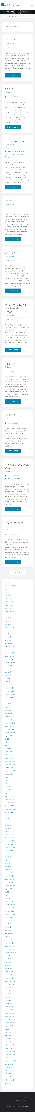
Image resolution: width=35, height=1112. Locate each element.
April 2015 (8, 748)
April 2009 (8, 965)
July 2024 (7, 592)
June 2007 (8, 1032)
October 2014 (9, 768)
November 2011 (10, 879)
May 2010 (8, 927)
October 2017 (9, 659)
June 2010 (8, 924)
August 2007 (9, 1026)
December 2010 (10, 905)
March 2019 (8, 624)
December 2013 (10, 799)
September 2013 (10, 809)
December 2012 (10, 838)
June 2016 (8, 704)
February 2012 (9, 870)
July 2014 (7, 777)
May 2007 (8, 1035)
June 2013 (8, 819)
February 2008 (9, 1007)
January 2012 (9, 873)
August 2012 (9, 850)
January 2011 (9, 901)
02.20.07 (10, 415)
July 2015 (7, 739)
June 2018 (8, 634)
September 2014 (10, 771)
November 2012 (10, 841)
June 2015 (8, 742)
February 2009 (9, 972)
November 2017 (10, 656)
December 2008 (10, 978)
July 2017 (7, 669)
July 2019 (7, 615)
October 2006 (9, 1058)
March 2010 (8, 933)
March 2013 (8, 828)
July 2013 (7, 815)
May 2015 (8, 745)
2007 (8, 16)
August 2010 (9, 917)
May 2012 (8, 860)
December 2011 (10, 876)
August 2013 (9, 812)
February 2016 (9, 717)
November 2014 (10, 764)
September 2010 (10, 914)
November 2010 (10, 908)
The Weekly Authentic (14, 479)
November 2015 (10, 726)
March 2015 (8, 752)
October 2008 (9, 984)
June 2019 (8, 618)
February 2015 (9, 755)
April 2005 (8, 1083)
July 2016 (7, 701)
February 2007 (9, 1045)
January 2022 (9, 605)
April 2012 (8, 863)
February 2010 (9, 936)
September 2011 (10, 886)
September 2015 (10, 732)
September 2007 (10, 1023)
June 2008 (8, 994)
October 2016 (9, 691)
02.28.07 (10, 40)
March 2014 (8, 790)
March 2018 (8, 643)
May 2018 (8, 637)
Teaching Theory (12, 151)
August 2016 (9, 697)
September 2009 (10, 952)
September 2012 (10, 847)
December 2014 (10, 761)
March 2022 (8, 599)
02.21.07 (10, 363)
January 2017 (9, 685)
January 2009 (9, 975)
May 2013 (8, 822)
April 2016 (8, 710)
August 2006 (9, 1064)
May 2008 (8, 997)
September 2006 (10, 1061)
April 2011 (8, 898)
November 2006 (10, 1054)
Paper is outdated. (16, 141)
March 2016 (8, 713)
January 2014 (9, 796)
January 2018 (9, 650)
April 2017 (8, 678)
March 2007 (8, 1042)
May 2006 (8, 1074)
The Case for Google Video (17, 466)
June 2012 (8, 857)
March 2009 (8, 968)
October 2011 (9, 882)
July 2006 (7, 1067)
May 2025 (8, 589)
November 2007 (10, 1016)
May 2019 (8, 621)
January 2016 (9, 720)
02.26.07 (10, 201)
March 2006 (8, 1077)
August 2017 (9, 666)
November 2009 (10, 946)
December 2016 (10, 688)
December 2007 (10, 1013)
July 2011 (7, 892)
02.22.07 (10, 253)
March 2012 (8, 866)
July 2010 (7, 921)
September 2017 (10, 662)
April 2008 (8, 1000)
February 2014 (9, 793)
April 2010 (8, 930)
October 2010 (9, 911)
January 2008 (9, 1010)
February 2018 (9, 647)
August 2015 (9, 736)
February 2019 (9, 627)
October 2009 (9, 949)
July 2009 (7, 956)
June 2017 (8, 672)
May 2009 (8, 962)
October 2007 (9, 1019)
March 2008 (8, 1003)
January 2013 (9, 835)
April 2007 (8, 1039)
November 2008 (10, 981)
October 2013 (9, 806)
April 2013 (8, 825)
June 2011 (8, 895)
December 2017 (10, 653)
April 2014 (8, 787)
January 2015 (9, 758)
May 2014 (8, 783)
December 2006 (10, 1051)
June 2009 (8, 959)
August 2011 (9, 889)
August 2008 (9, 987)
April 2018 (8, 640)
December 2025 (10, 586)
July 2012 (7, 854)
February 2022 (9, 602)
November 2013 (10, 803)
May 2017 (8, 675)
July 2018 (7, 631)
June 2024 (8, 595)
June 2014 (8, 780)
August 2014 (9, 774)
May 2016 (8, 707)
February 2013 (9, 831)
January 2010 (9, 940)
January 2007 (9, 1048)
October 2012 (9, 844)
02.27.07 (10, 89)
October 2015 (9, 729)
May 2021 (8, 608)
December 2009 (10, 943)
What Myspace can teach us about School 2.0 (16, 308)
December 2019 (10, 611)
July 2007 (7, 1029)
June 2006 (8, 1070)
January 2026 (9, 583)
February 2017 (9, 682)
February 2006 (9, 1080)
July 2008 (7, 991)
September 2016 (10, 694)
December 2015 (10, 723)
